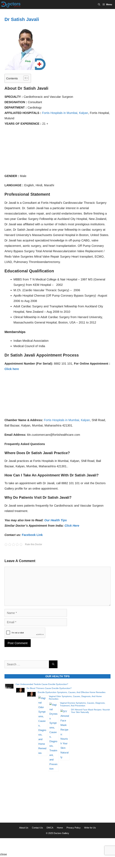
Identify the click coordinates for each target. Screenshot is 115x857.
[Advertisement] (57, 151)
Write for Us (90, 827)
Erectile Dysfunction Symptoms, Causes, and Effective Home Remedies (71, 692)
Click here (11, 369)
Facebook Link (32, 535)
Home (60, 827)
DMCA (50, 827)
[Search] (53, 664)
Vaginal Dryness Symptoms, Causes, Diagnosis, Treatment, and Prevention (82, 704)
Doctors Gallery (61, 833)
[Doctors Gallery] (11, 4)
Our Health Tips (55, 520)
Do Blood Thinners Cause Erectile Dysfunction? (49, 688)
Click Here (72, 525)
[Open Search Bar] (99, 4)
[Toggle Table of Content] (24, 78)
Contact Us (37, 827)
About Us (23, 827)
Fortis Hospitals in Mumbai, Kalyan (65, 113)
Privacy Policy (73, 827)
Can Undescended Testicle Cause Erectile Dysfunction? (42, 684)
